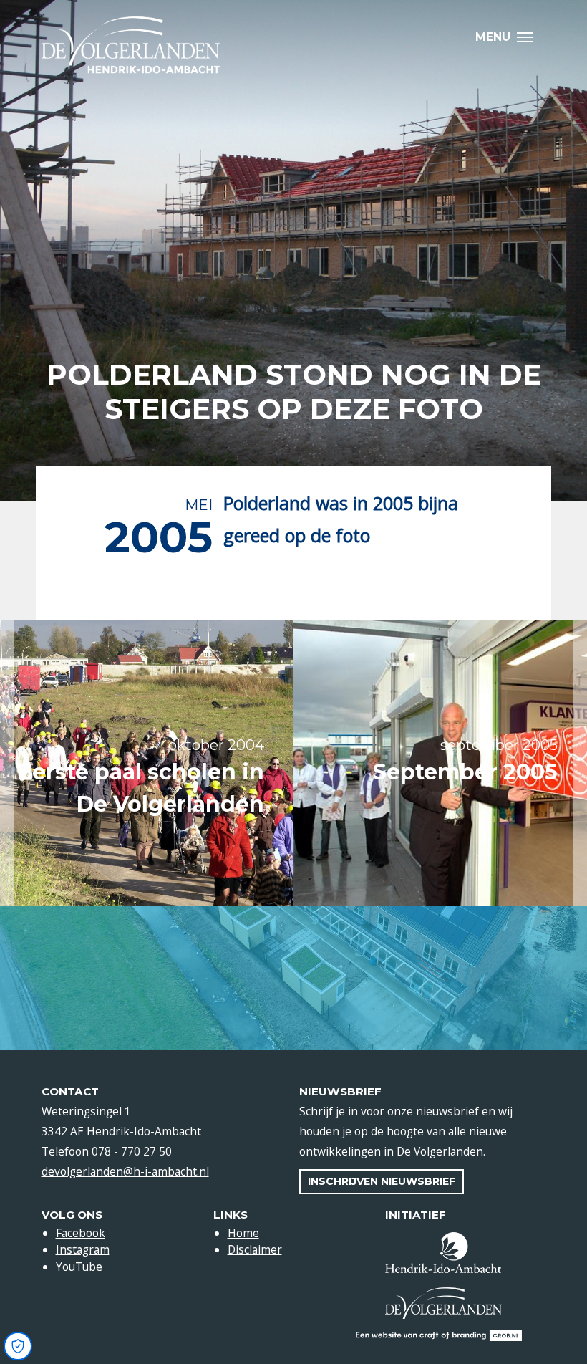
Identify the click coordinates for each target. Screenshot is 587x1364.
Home (243, 1233)
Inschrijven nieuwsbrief (381, 1181)
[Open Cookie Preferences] (18, 1346)
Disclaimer (255, 1249)
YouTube (79, 1266)
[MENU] (528, 37)
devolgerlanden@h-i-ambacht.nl (125, 1171)
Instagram (83, 1249)
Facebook (80, 1233)
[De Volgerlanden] (131, 45)
